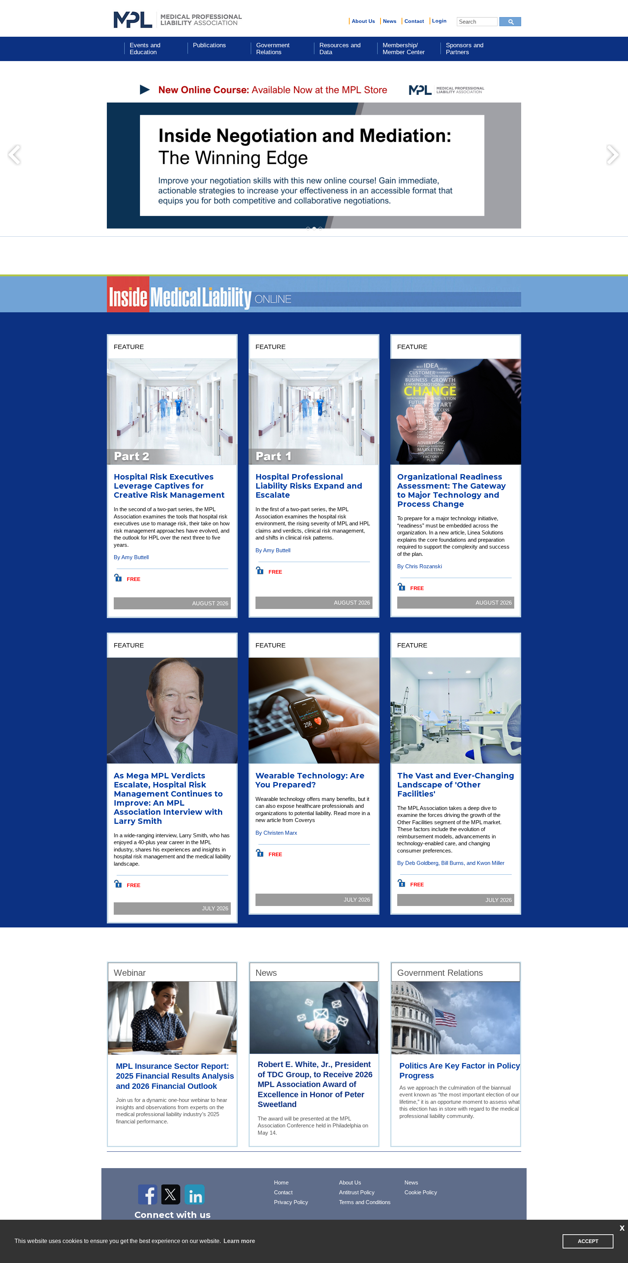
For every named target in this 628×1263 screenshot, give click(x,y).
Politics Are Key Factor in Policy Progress (459, 1070)
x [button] (622, 1227)
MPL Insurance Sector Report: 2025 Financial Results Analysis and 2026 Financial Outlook (175, 1076)
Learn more (239, 1241)
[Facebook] (148, 1194)
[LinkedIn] (195, 1194)
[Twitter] (171, 1194)
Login (439, 21)
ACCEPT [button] (588, 1241)
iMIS (177, 18)
